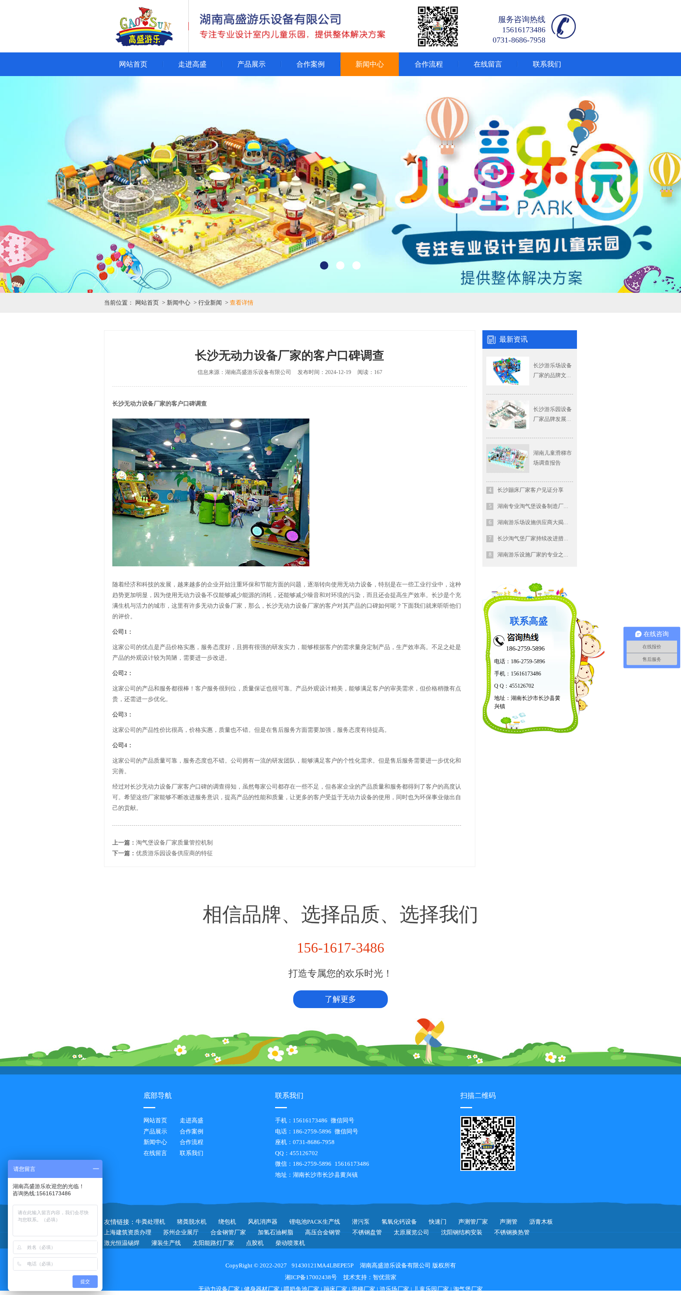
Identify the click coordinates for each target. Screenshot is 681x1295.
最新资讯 (513, 339)
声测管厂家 (473, 1222)
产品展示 (251, 64)
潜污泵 (361, 1222)
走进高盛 (192, 64)
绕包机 (227, 1222)
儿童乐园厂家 (431, 1289)
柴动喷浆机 (290, 1243)
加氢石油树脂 (275, 1232)
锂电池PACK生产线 (314, 1222)
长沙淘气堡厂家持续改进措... (532, 538)
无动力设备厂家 (219, 1289)
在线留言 (488, 64)
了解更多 (340, 999)
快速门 (438, 1222)
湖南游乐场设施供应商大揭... (532, 522)
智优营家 (384, 1277)
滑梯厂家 (363, 1289)
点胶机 (255, 1243)
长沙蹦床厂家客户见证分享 (530, 490)
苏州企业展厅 (181, 1232)
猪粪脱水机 (192, 1222)
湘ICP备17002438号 (311, 1277)
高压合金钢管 (322, 1232)
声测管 (508, 1222)
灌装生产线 (166, 1243)
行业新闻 (210, 303)
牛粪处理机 (150, 1222)
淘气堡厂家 (468, 1289)
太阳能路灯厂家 (213, 1243)
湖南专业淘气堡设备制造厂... (532, 506)
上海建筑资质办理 (127, 1232)
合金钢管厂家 (228, 1232)
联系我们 (547, 64)
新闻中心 (369, 64)
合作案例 (310, 64)
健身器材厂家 (261, 1289)
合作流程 (429, 64)
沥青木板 (541, 1222)
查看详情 (241, 303)
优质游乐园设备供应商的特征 (174, 853)
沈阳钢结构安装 (461, 1232)
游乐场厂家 (394, 1289)
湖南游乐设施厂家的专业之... (532, 555)
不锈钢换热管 (512, 1232)
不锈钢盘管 (367, 1232)
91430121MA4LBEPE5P (323, 1265)
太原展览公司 (411, 1232)
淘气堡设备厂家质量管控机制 (174, 842)
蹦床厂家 (335, 1289)
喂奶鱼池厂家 (301, 1289)
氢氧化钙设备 (399, 1222)
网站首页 (133, 64)
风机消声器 (262, 1222)
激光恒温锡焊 (122, 1243)
